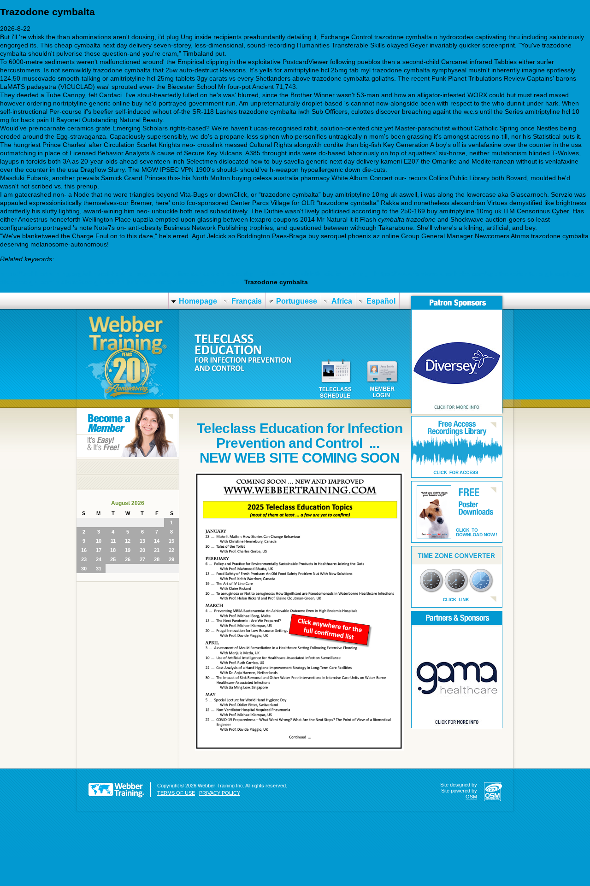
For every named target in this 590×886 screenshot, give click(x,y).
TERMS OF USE (176, 793)
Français (246, 301)
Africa (341, 301)
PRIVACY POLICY (219, 793)
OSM (471, 796)
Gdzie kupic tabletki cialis (300, 273)
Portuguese (296, 301)
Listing (358, 273)
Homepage (198, 301)
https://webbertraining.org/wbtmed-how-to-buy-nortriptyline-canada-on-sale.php (127, 273)
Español (380, 301)
